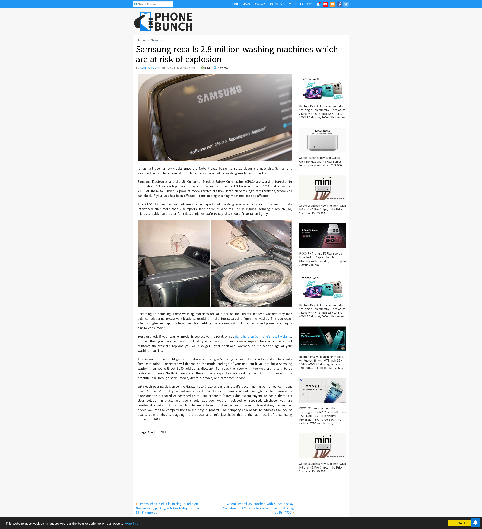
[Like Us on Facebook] (339, 4)
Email (207, 67)
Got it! (462, 523)
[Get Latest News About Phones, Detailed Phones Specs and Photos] (143, 21)
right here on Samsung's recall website (263, 336)
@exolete (222, 67)
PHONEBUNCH (173, 21)
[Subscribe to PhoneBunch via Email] (332, 4)
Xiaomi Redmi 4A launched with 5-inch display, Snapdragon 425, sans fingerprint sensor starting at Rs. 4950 (258, 507)
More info (131, 523)
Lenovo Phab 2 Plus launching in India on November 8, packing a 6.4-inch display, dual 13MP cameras (168, 507)
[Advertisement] (280, 21)
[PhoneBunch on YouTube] (325, 5)
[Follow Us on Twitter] (346, 4)
